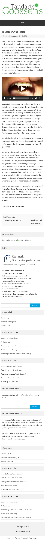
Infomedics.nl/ (26, 395)
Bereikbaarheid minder (12, 220)
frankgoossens (12, 36)
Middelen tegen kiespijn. (9, 350)
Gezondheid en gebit (17, 206)
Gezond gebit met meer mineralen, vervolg (16, 354)
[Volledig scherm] (40, 98)
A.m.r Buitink (5, 366)
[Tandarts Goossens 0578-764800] (22, 15)
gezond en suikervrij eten (9, 338)
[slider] (21, 98)
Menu (22, 22)
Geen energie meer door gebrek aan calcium (16, 346)
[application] (22, 89)
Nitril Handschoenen (8, 240)
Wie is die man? (17, 366)
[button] (22, 89)
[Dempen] (36, 98)
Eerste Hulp (5, 318)
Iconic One (10, 538)
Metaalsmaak (5, 342)
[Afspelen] (5, 98)
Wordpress (33, 538)
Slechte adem (6, 326)
